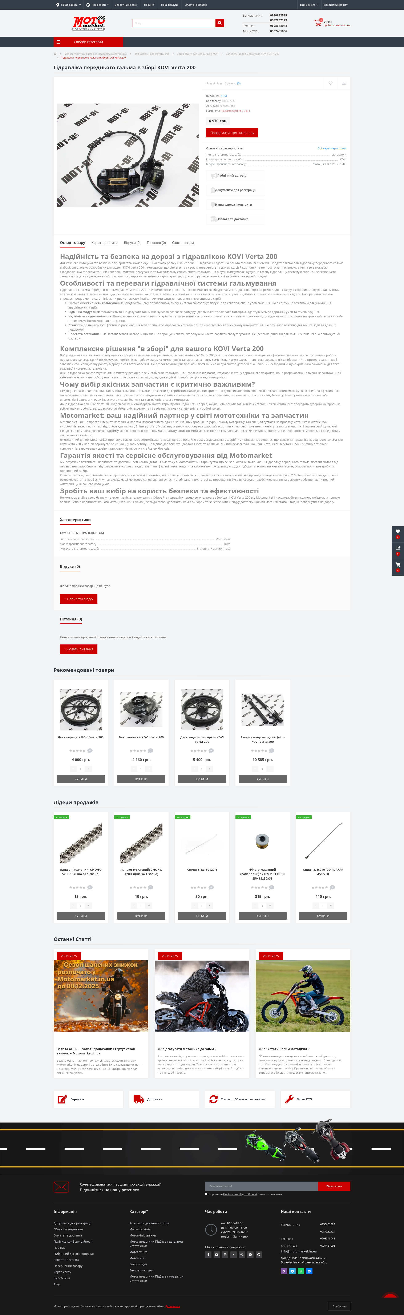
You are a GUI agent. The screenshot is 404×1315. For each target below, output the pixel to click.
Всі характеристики (332, 148)
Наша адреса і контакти (233, 204)
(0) (239, 83)
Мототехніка (138, 1252)
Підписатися (334, 1186)
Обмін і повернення (68, 1229)
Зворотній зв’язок (126, 5)
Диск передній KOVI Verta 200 (81, 737)
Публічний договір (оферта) (74, 1254)
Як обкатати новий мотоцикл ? (284, 1049)
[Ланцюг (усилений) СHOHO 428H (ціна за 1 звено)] (141, 842)
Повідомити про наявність (232, 132)
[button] (98, 5)
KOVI (224, 96)
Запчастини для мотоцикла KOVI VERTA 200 (252, 54)
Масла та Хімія (140, 1229)
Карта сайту (62, 1272)
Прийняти (339, 1306)
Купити (81, 779)
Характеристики (105, 242)
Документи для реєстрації (235, 190)
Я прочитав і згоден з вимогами (245, 1194)
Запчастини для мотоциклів (151, 54)
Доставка (154, 1099)
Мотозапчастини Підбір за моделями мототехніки (95, 54)
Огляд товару (72, 242)
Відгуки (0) (132, 242)
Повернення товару (68, 1266)
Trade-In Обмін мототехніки (243, 1099)
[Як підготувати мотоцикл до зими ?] (202, 996)
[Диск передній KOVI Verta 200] (81, 709)
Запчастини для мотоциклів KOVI (197, 54)
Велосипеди (138, 1264)
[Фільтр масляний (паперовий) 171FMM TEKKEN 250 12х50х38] (263, 842)
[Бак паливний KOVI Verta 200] (141, 709)
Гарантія (77, 1099)
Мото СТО (304, 1099)
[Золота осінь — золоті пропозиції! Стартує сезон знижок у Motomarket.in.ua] (101, 996)
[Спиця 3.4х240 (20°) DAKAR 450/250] (323, 842)
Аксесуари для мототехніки (149, 1223)
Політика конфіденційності (240, 1194)
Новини (149, 5)
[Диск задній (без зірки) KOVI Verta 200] (202, 709)
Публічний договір (231, 175)
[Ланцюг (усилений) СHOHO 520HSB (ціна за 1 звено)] (81, 842)
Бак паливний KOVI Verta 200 (141, 737)
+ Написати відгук (78, 599)
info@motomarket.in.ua (299, 1251)
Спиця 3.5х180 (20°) (202, 870)
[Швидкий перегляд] (101, 698)
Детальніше (172, 1306)
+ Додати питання (78, 649)
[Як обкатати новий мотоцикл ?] (303, 996)
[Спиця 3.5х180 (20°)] (202, 842)
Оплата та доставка (233, 219)
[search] (219, 23)
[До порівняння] (101, 692)
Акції (57, 1284)
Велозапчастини (141, 1270)
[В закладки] (101, 685)
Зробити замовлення (337, 25)
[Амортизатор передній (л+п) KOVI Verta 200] (263, 709)
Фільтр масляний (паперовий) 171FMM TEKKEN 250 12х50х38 (262, 874)
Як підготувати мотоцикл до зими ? (187, 1049)
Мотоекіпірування (142, 1235)
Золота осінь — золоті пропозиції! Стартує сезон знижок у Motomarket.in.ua (96, 1051)
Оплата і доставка (196, 5)
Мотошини (137, 1258)
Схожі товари (183, 242)
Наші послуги (169, 5)
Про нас (59, 1248)
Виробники (62, 1278)
